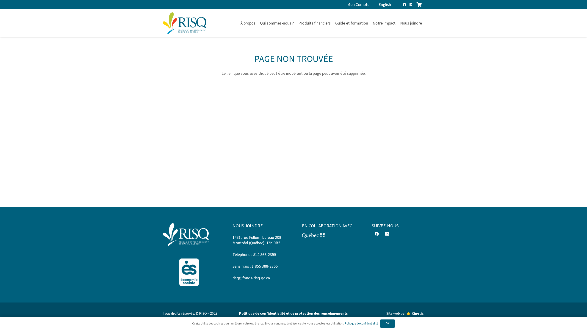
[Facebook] (404, 4)
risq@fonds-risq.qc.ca (251, 278)
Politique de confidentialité (361, 324)
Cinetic (418, 313)
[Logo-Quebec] (328, 235)
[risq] (184, 23)
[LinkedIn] (411, 4)
